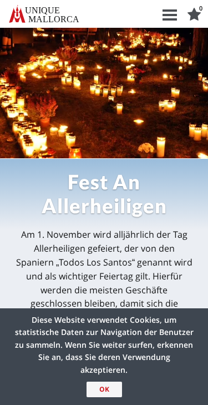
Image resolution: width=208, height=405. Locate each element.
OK (104, 389)
